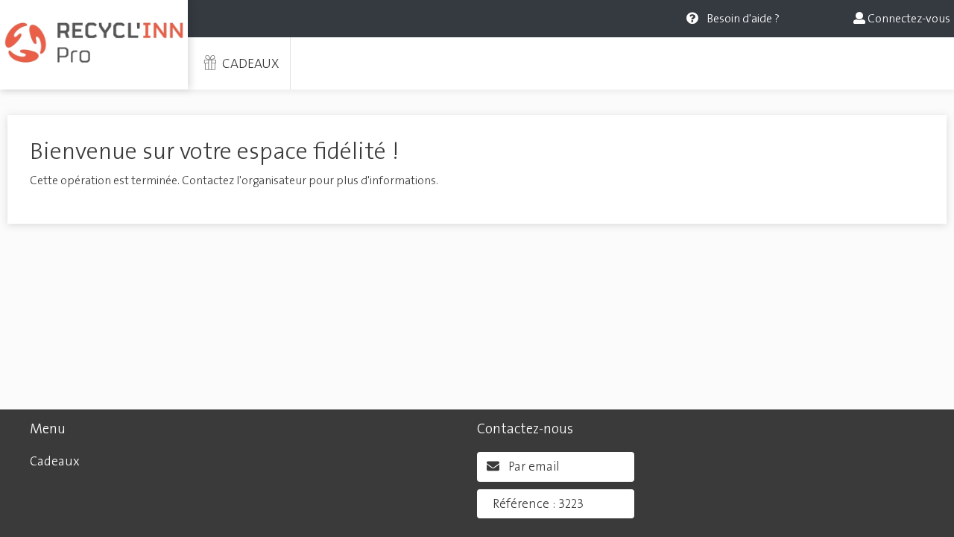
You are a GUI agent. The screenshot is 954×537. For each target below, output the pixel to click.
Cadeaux (249, 63)
